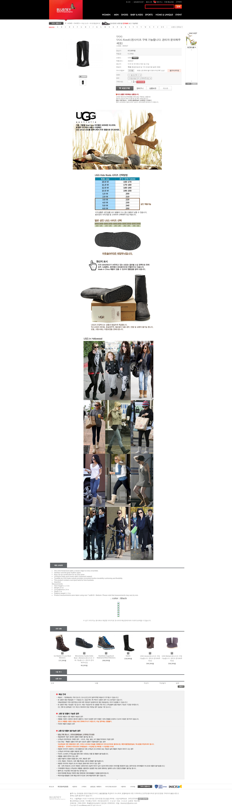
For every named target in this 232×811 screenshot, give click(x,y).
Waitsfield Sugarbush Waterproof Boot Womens (106, 657)
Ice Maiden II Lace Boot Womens (62, 657)
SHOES (77, 23)
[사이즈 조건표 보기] (140, 82)
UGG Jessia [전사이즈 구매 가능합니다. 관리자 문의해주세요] (150, 658)
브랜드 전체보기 (177, 27)
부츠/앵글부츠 (95, 23)
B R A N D (51, 27)
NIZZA (128, 656)
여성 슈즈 (84, 23)
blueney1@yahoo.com (129, 803)
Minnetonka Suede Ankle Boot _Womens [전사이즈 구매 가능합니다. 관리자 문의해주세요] (84, 659)
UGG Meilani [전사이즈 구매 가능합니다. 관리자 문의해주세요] (172, 658)
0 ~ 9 (162, 27)
